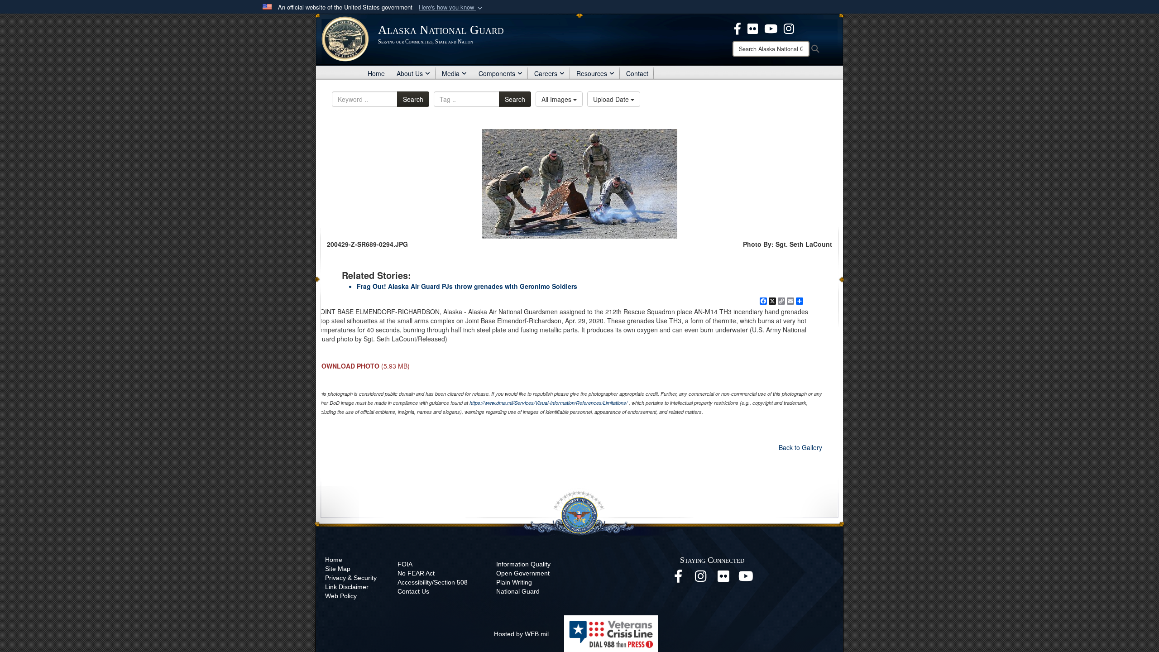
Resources (591, 73)
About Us (410, 73)
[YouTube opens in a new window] (746, 578)
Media (451, 73)
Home (376, 73)
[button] (451, 7)
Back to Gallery (800, 447)
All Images (557, 99)
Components (497, 73)
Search (413, 99)
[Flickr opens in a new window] (723, 578)
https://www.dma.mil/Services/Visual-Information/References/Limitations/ (548, 402)
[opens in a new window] (737, 27)
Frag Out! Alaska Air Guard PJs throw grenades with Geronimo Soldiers (467, 286)
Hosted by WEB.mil (521, 634)
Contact (637, 73)
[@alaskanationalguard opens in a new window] (701, 578)
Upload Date (612, 99)
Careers (545, 73)
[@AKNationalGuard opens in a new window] (789, 27)
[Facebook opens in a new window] (678, 578)
